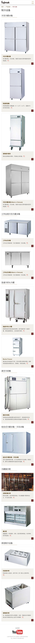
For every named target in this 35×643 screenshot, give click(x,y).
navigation (32, 2)
